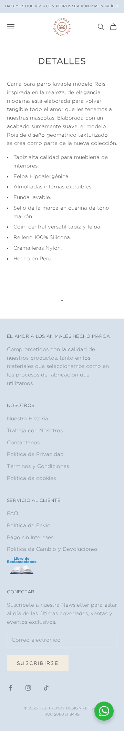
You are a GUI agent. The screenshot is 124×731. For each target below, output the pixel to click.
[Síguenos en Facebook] (10, 687)
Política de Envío (29, 525)
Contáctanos (23, 442)
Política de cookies (31, 478)
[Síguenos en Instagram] (28, 687)
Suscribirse (38, 663)
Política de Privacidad (35, 454)
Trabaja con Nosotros (35, 430)
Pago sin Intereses (30, 537)
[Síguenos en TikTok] (46, 687)
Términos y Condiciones (38, 466)
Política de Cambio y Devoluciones (52, 549)
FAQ (12, 513)
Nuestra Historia (27, 418)
